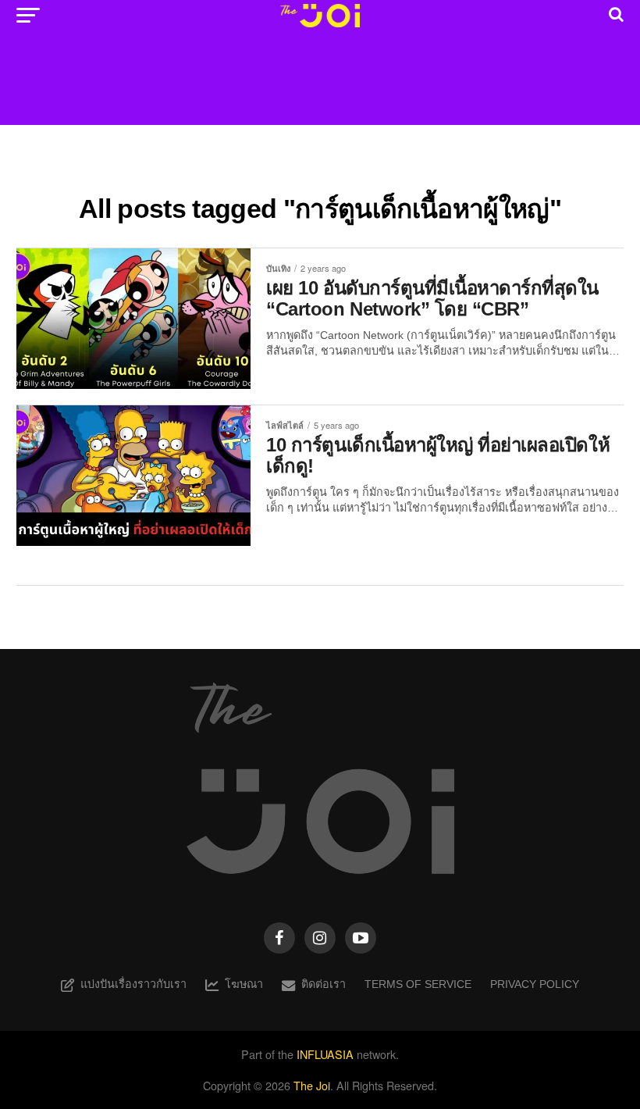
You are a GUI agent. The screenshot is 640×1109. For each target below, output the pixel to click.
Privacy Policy (534, 984)
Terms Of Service (417, 984)
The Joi (311, 1085)
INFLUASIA (325, 1054)
